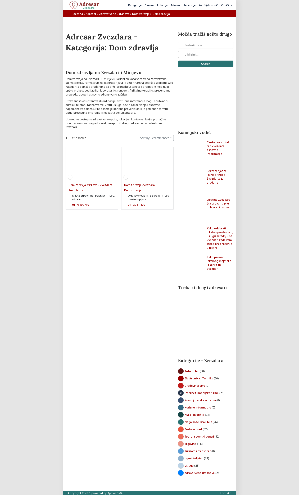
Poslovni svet (193, 429)
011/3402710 (80, 205)
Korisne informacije (197, 407)
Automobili (191, 371)
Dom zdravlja (141, 14)
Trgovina (190, 444)
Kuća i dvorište (194, 415)
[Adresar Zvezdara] (85, 5)
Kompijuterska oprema (200, 400)
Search (205, 64)
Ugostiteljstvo (193, 458)
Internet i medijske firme (201, 393)
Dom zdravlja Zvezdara (139, 185)
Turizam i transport (197, 451)
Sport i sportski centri (199, 436)
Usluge (189, 465)
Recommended (154, 138)
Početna (77, 14)
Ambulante (76, 190)
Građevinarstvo (194, 386)
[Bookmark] (70, 177)
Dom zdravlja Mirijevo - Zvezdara (90, 185)
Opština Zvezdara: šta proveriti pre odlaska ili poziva (219, 203)
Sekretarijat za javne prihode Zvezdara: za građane (217, 176)
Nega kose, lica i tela (198, 422)
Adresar (91, 14)
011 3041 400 (136, 205)
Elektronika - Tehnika (198, 378)
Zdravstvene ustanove (114, 14)
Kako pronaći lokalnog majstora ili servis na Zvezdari (219, 263)
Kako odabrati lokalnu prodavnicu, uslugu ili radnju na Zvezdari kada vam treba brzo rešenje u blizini (220, 238)
